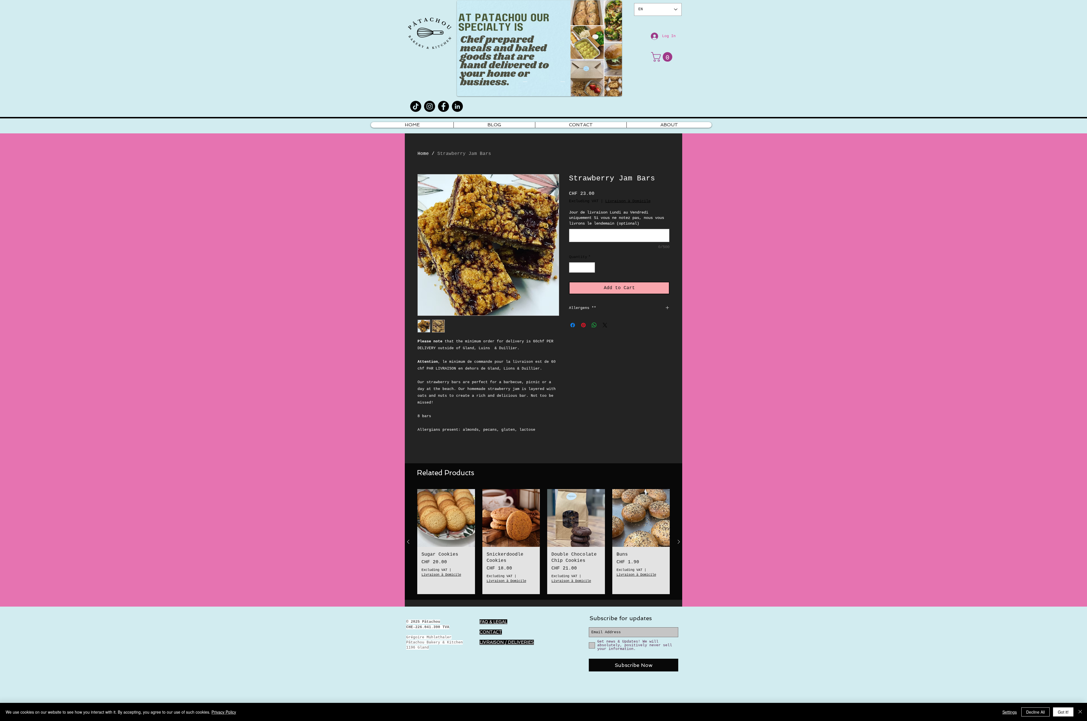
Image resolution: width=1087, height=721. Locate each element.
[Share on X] (605, 325)
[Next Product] (678, 541)
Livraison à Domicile (628, 201)
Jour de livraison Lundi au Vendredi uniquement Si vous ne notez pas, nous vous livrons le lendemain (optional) (616, 218)
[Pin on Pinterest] (583, 325)
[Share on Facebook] (572, 325)
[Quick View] (446, 518)
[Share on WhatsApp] (594, 325)
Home (423, 153)
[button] (663, 57)
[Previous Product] (408, 541)
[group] (543, 541)
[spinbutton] (582, 267)
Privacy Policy (223, 712)
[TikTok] (415, 106)
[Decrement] (573, 267)
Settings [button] (1009, 712)
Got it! (1063, 712)
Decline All (1035, 712)
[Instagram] (429, 106)
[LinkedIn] (457, 106)
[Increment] (590, 267)
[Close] (1080, 711)
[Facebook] (443, 106)
